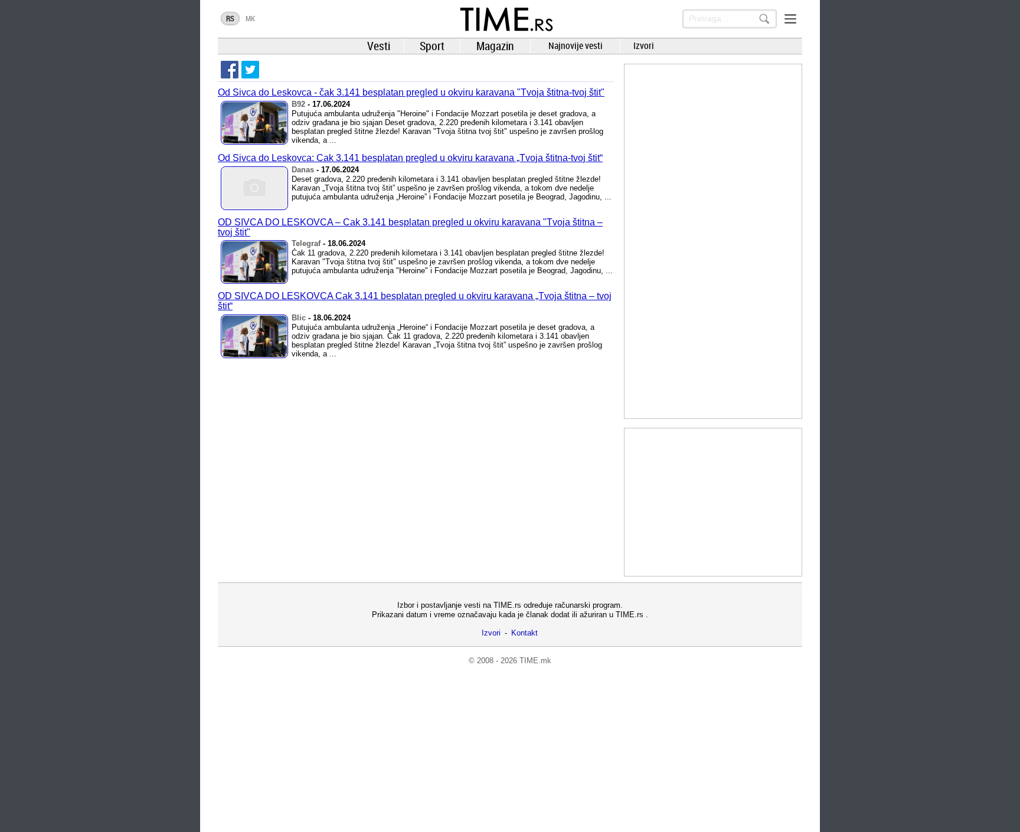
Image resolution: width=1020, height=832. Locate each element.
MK (250, 18)
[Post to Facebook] (229, 69)
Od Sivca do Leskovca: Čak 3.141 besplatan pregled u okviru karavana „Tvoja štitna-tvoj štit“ (410, 158)
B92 (298, 104)
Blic (299, 317)
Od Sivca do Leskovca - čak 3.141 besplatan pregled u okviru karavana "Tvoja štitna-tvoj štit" (411, 92)
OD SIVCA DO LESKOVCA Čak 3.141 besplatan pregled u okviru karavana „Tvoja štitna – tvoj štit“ (415, 301)
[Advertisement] (713, 241)
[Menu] (790, 19)
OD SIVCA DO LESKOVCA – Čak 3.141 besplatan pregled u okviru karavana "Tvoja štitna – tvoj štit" (410, 227)
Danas (303, 169)
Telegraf (306, 243)
